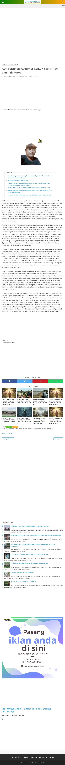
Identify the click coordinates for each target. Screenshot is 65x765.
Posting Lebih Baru (8, 439)
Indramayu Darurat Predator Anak (18, 180)
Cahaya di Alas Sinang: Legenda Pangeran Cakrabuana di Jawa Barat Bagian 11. (55, 421)
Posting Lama (58, 439)
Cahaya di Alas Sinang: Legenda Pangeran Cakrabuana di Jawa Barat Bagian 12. (55, 402)
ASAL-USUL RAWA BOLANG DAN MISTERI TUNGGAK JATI (29, 563)
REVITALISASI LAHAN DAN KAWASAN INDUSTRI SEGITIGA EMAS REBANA (29, 187)
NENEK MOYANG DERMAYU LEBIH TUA (23, 581)
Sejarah (15, 426)
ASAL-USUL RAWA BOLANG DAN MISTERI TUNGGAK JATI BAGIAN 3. (40, 402)
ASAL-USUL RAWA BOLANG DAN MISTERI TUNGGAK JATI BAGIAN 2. (8, 421)
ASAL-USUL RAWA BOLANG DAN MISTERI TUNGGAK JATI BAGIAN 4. (24, 421)
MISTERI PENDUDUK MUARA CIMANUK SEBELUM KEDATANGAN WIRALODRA (36, 535)
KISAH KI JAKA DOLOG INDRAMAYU (22, 572)
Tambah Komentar (32, 76)
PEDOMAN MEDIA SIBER (38, 757)
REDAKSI (51, 757)
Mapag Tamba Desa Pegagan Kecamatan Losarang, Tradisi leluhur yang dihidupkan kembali (30, 191)
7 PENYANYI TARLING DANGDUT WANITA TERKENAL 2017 (30, 554)
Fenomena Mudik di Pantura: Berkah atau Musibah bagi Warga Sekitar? (29, 195)
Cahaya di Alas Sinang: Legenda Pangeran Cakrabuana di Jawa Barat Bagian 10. (8, 402)
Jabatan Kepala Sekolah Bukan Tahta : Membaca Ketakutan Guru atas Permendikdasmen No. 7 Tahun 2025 (29, 184)
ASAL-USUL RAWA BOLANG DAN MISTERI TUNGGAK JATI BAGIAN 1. (24, 402)
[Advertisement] (32, 19)
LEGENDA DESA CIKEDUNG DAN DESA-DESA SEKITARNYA (30, 526)
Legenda (9, 426)
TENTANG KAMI (15, 757)
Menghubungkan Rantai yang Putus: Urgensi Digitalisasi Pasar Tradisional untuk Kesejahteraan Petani (30, 176)
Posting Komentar (7, 434)
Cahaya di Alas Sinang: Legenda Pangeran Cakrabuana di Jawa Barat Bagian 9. (40, 421)
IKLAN (26, 757)
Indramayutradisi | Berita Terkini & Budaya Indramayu (36, 762)
